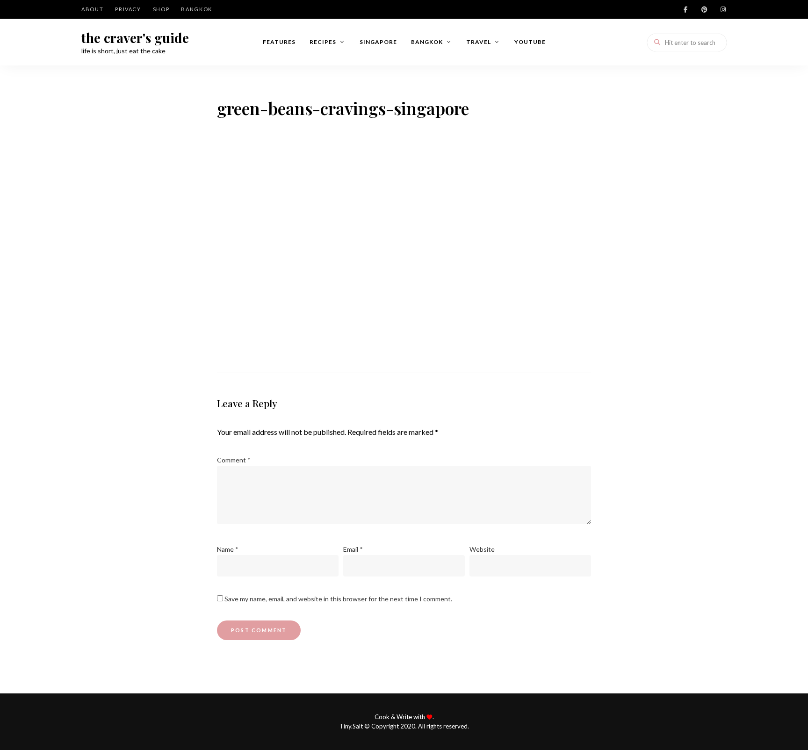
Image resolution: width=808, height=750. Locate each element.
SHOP (161, 9)
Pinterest (704, 9)
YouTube (530, 41)
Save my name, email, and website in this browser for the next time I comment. (338, 599)
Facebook (685, 9)
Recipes (323, 41)
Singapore (378, 41)
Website (482, 549)
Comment (234, 460)
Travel (478, 41)
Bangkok (196, 9)
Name (227, 549)
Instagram (723, 9)
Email (353, 549)
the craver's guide (135, 38)
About (92, 9)
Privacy (128, 9)
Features (279, 41)
